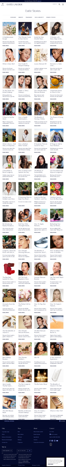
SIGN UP (39, 1)
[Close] (61, 461)
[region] (55, 462)
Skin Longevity (39, 17)
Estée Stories (32, 11)
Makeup (21, 17)
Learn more (50, 464)
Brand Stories (50, 17)
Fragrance (29, 17)
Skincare (13, 17)
